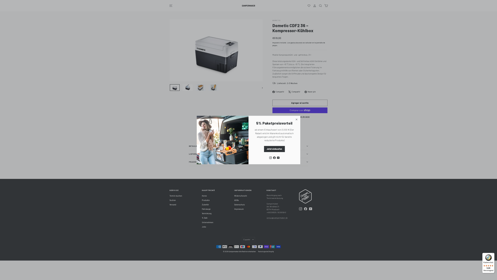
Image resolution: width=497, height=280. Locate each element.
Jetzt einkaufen (274, 149)
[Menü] (492, 254)
